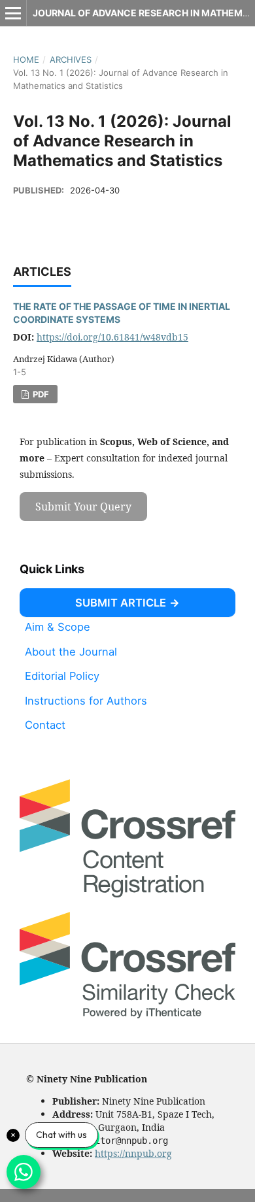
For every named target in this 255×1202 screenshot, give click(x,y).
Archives (71, 59)
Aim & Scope (57, 626)
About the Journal (71, 651)
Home (26, 59)
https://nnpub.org (133, 1153)
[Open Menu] (13, 13)
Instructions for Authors (86, 700)
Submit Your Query (83, 506)
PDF (40, 394)
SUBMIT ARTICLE (120, 602)
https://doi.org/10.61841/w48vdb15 (112, 337)
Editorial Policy (62, 675)
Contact (45, 724)
